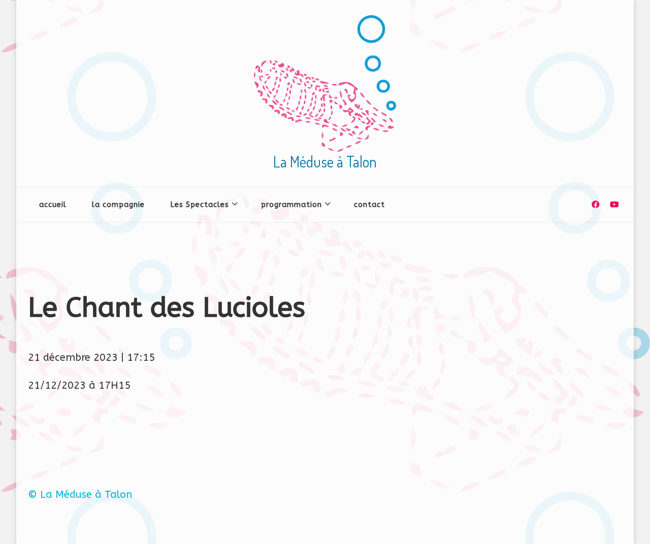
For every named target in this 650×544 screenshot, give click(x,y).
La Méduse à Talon (325, 161)
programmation (291, 204)
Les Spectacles (199, 204)
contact (369, 204)
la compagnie (118, 204)
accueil (53, 204)
